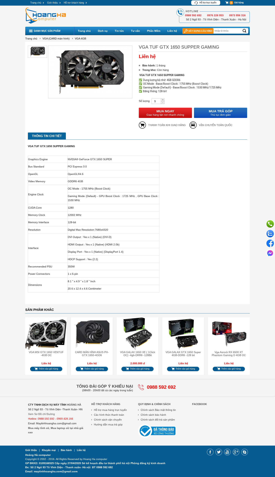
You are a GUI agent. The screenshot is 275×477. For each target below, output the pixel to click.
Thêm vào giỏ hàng (48, 368)
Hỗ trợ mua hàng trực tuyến (110, 409)
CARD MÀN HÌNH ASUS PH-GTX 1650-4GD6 (92, 354)
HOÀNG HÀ (74, 404)
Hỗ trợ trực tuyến (207, 2)
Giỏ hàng (237, 2)
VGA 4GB (80, 38)
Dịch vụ (103, 30)
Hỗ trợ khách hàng (74, 2)
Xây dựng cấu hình (200, 31)
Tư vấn (135, 30)
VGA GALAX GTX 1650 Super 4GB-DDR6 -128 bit (183, 354)
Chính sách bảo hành (153, 414)
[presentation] (30, 344)
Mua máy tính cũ (38, 428)
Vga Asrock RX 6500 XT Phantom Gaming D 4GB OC (229, 354)
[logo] (46, 24)
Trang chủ (35, 2)
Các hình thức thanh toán (109, 414)
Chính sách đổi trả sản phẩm (158, 419)
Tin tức (119, 30)
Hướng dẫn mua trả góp (108, 424)
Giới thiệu (52, 2)
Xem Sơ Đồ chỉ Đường (41, 414)
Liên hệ (172, 30)
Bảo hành (67, 450)
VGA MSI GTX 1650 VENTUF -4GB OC (46, 354)
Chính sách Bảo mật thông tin (158, 409)
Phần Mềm (153, 30)
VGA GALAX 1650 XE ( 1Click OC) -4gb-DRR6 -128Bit (137, 354)
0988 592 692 (161, 387)
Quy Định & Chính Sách (154, 404)
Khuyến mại (49, 450)
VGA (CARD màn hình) (56, 38)
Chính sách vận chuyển (108, 419)
